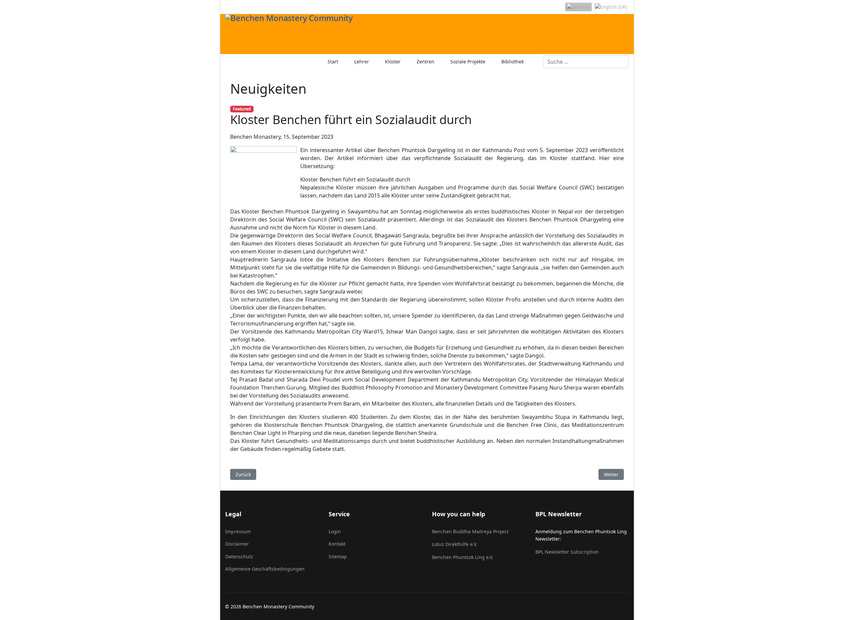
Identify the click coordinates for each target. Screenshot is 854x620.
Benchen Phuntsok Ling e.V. (462, 557)
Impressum (238, 531)
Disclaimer (237, 544)
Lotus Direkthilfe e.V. (454, 544)
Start (333, 61)
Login (335, 531)
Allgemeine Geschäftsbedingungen (265, 569)
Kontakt (337, 544)
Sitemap (338, 556)
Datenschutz (239, 556)
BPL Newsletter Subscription (567, 552)
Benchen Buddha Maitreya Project (470, 531)
